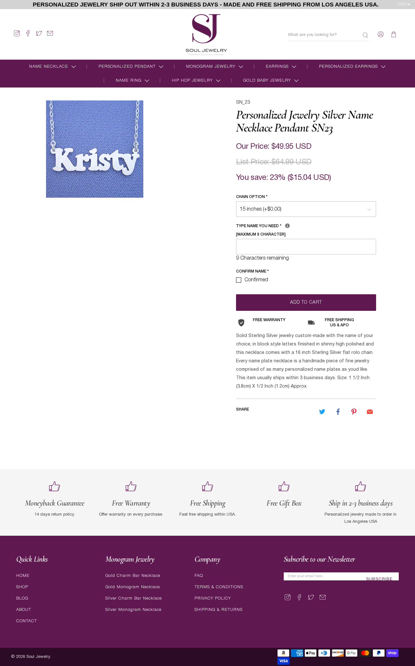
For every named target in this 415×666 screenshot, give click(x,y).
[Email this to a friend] (370, 411)
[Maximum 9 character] (285, 229)
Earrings (277, 66)
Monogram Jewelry (210, 66)
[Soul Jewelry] (206, 34)
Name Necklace (48, 66)
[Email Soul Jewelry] (50, 36)
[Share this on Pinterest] (354, 411)
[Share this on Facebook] (338, 411)
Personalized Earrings (348, 66)
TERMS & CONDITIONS (219, 587)
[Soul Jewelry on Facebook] (28, 36)
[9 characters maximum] (287, 225)
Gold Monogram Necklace (132, 587)
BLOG (22, 598)
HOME (23, 576)
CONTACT (26, 621)
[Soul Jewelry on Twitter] (39, 36)
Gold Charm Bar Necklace (132, 576)
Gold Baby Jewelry (267, 80)
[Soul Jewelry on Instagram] (17, 36)
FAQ (199, 576)
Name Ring (128, 80)
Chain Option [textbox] (251, 197)
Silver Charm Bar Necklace (133, 598)
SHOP (22, 587)
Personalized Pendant (127, 66)
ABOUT (23, 610)
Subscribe (379, 579)
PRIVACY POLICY (213, 598)
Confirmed (256, 280)
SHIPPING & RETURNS (219, 610)
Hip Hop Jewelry (192, 80)
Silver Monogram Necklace (133, 610)
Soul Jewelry (38, 657)
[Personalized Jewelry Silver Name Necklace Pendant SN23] (95, 149)
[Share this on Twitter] (322, 411)
